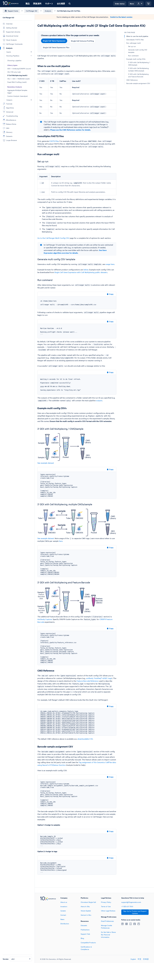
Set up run (132, 46)
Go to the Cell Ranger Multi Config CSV (53, 238)
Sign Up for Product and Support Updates (135, 912)
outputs (99, 400)
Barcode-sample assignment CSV (138, 83)
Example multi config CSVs (135, 59)
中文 (139, 959)
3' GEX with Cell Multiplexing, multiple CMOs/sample (138, 69)
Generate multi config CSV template (137, 51)
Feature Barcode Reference (88, 681)
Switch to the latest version (121, 17)
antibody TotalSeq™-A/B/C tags (98, 678)
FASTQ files (54, 141)
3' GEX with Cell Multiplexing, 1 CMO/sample (139, 63)
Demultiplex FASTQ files (135, 39)
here (61, 541)
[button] (31, 52)
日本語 (146, 959)
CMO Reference (132, 80)
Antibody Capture (44, 619)
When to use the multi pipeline (137, 36)
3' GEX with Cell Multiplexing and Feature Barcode (138, 75)
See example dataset (45, 463)
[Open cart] (148, 3)
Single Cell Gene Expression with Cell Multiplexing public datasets (80, 272)
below (86, 269)
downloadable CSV (85, 739)
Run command (133, 55)
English (133, 959)
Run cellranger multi (133, 43)
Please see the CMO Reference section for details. (70, 130)
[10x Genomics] (48, 923)
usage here (110, 264)
